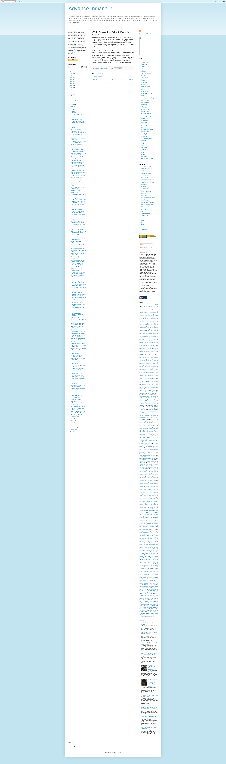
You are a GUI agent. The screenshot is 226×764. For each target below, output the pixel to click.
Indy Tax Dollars (144, 107)
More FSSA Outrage (76, 181)
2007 (71, 92)
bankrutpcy (153, 318)
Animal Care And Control (150, 311)
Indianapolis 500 (143, 440)
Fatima (145, 406)
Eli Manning (141, 397)
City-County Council (150, 356)
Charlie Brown (142, 348)
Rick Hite (154, 559)
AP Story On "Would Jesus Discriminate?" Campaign (78, 276)
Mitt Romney (154, 514)
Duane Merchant (143, 390)
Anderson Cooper (143, 308)
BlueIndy (146, 330)
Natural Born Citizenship (147, 520)
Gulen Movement (149, 422)
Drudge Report (144, 177)
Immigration (151, 430)
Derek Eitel (143, 384)
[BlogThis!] (116, 68)
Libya (155, 480)
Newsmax (143, 208)
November (74, 98)
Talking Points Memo (146, 151)
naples (140, 517)
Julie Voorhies (142, 470)
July (72, 106)
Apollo (150, 314)
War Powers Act (152, 610)
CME (156, 359)
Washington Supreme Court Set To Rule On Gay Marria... (78, 154)
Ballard (146, 318)
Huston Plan (151, 428)
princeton (141, 544)
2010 (71, 85)
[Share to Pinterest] (121, 68)
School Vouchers (143, 571)
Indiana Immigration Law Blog (148, 98)
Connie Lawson (153, 362)
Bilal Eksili (147, 327)
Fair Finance (151, 405)
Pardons (146, 529)
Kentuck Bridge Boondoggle (145, 473)
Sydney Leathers (146, 587)
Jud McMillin (145, 468)
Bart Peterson (152, 321)
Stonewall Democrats (143, 583)
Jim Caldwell (142, 456)
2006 (71, 94)
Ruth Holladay (144, 143)
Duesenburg (149, 391)
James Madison (154, 449)
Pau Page (151, 532)
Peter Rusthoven (152, 538)
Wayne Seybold (143, 611)
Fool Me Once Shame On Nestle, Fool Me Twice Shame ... (77, 314)
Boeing (140, 332)
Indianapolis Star (145, 200)
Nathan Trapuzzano (148, 517)
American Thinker (145, 66)
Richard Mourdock (144, 559)
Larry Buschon (149, 476)
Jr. (140, 468)
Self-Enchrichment (151, 575)
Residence (153, 554)
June (72, 418)
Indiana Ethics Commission (147, 431)
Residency (142, 556)
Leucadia (153, 479)
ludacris (147, 484)
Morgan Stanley (145, 516)
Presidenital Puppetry (146, 134)
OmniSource (152, 526)
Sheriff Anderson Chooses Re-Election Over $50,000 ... (78, 295)
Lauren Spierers (152, 477)
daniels (140, 372)
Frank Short (147, 411)
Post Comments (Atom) (103, 82)
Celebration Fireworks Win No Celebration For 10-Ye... (78, 369)
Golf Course (149, 417)
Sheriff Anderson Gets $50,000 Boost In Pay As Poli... (78, 320)
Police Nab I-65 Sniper (76, 160)
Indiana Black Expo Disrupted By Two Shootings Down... (78, 261)
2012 (71, 81)
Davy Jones (148, 378)
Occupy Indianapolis (151, 525)
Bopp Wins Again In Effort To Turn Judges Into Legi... (78, 202)
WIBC (149, 613)
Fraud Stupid (144, 80)
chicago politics (147, 349)
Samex (140, 569)
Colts (155, 360)
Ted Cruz (146, 590)
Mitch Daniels (152, 512)
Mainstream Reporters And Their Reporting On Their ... (78, 264)
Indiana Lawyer (144, 193)
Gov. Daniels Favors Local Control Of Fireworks (77, 291)
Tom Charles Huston (143, 599)
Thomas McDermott (153, 592)
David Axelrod (147, 372)
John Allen (154, 461)
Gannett (148, 414)
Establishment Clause (144, 403)
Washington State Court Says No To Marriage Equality (78, 148)
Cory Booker (153, 365)
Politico (142, 211)
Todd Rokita (146, 598)
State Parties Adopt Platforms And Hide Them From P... (78, 412)
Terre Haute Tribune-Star (147, 218)
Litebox (152, 482)
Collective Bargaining (146, 360)
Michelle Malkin (144, 120)
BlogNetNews (144, 68)
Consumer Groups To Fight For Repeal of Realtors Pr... (78, 195)
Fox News (143, 186)
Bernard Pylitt (153, 324)
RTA (151, 565)
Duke (155, 391)
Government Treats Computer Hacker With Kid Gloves (78, 273)
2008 (71, 90)
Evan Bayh (142, 405)
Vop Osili (144, 607)
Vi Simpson (148, 605)
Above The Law (144, 61)
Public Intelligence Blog (146, 138)
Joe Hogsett (142, 459)
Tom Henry (151, 599)
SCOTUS (143, 145)
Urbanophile (144, 156)
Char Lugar (146, 346)
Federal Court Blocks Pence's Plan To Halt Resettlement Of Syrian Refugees (149, 655)
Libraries (150, 480)
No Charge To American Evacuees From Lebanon (77, 222)
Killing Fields (144, 474)
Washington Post (145, 227)
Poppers (153, 542)
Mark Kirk (148, 494)
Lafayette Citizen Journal (147, 115)
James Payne (153, 450)
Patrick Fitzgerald (143, 532)
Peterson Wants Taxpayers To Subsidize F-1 (78, 389)
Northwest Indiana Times (147, 209)
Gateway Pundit (144, 82)
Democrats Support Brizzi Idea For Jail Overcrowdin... (78, 208)
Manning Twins (149, 486)
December (74, 96)
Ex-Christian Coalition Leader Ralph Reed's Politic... (78, 225)
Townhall (143, 154)
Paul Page (147, 533)
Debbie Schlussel (145, 77)
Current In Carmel (145, 175)
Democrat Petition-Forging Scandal (148, 381)
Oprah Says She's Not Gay (77, 248)
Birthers (141, 330)
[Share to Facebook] (120, 68)
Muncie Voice (144, 122)
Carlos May (149, 343)
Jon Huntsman (144, 467)
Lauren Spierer (144, 477)
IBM (157, 428)
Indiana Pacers (149, 434)
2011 (71, 83)
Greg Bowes (153, 419)
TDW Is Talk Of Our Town (77, 397)
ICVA (142, 430)
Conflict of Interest (143, 362)
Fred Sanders (155, 412)
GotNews (143, 84)
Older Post (131, 79)
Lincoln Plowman (143, 482)
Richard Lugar (149, 557)
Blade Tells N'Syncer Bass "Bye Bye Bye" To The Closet (78, 281)
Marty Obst (141, 500)
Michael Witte (153, 507)
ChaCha (141, 346)
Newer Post (95, 79)
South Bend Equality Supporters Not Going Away (78, 173)
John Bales (142, 462)
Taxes (140, 590)
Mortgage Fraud (153, 516)
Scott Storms (153, 572)
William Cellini (155, 613)
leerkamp (146, 479)
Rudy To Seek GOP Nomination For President (78, 352)
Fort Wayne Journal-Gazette (147, 181)
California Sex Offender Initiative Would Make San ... (79, 285)
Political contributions (151, 541)
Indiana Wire (144, 195)
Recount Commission (146, 550)
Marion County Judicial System (149, 492)
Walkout (154, 608)
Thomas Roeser (144, 593)
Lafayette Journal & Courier (147, 202)
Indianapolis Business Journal (148, 197)
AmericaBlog (144, 64)
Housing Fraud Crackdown (77, 279)
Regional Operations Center (147, 553)
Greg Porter (141, 421)
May (72, 420)
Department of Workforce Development (150, 382)
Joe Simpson (147, 461)
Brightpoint (147, 336)
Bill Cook (147, 329)
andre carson (154, 308)
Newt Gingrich (147, 522)
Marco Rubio (153, 487)
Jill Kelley (154, 455)
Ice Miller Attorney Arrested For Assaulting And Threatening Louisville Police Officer (152, 683)
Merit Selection (153, 504)
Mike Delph (152, 509)
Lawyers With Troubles (146, 116)
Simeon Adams (152, 577)
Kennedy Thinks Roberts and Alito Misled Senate (78, 118)
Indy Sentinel (144, 104)
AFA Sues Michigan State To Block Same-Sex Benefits (77, 376)
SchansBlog (144, 147)
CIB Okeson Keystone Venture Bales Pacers (148, 353)
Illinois (146, 430)
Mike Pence (150, 510)
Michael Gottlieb (143, 507)
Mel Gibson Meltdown (76, 129)
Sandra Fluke (147, 569)
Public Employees (148, 545)
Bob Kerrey (153, 330)
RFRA (149, 556)
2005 (71, 431)
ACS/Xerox (145, 306)
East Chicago (155, 394)
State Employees (143, 578)
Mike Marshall (142, 510)
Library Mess (74, 183)
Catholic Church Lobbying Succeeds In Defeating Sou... (78, 324)
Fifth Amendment (149, 408)
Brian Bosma (142, 334)
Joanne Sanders (150, 456)
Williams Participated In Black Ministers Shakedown (151, 667)
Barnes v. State (154, 320)
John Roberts (148, 465)
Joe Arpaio (146, 458)
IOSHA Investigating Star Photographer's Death (77, 145)
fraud (143, 412)
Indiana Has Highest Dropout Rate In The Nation (78, 386)
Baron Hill (144, 321)
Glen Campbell (153, 415)
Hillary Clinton (142, 427)
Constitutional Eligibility (144, 363)
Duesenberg (142, 391)
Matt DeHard (149, 501)
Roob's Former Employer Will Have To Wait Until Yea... (78, 135)
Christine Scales (145, 351)
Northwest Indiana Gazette (147, 129)
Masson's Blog (144, 118)
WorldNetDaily (144, 229)
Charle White (153, 346)
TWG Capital (151, 601)
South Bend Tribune (145, 215)
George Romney (144, 415)
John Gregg (149, 464)
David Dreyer (143, 373)
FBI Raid (150, 406)
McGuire (156, 501)
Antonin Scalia (142, 314)
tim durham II (151, 595)
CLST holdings (150, 359)
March (73, 425)
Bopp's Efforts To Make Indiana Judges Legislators (78, 298)
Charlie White (151, 348)
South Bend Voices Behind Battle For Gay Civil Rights (78, 394)
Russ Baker (143, 142)
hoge (155, 427)
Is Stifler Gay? (74, 192)
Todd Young (153, 598)
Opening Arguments (145, 133)
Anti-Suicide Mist (152, 312)
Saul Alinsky (153, 569)
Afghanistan (153, 306)
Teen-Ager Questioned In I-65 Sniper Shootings (78, 166)
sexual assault (142, 577)
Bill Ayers (153, 327)
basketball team (142, 323)
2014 (71, 77)
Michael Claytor (152, 506)
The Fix (142, 153)
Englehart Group (154, 397)
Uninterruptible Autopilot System (148, 602)
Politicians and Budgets (76, 317)
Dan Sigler (151, 369)
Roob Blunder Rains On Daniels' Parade (77, 415)
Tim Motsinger (149, 596)
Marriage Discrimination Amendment (147, 497)
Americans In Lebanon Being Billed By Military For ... (78, 238)
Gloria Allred (142, 417)
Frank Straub (154, 411)
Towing (145, 601)
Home (113, 79)
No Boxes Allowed (145, 125)
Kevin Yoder (155, 473)
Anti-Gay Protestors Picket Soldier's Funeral (77, 269)
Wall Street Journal (143, 610)
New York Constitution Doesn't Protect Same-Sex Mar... (78, 372)
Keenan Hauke (153, 471)
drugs (155, 388)
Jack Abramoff (151, 444)
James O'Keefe (144, 450)
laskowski (156, 476)
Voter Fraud (142, 608)
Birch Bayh (153, 329)
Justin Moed (151, 470)
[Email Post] (112, 68)
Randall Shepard (154, 548)
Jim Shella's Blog (145, 109)
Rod (153, 562)
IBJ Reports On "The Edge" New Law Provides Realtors (78, 349)
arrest (150, 317)
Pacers (151, 528)
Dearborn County (143, 379)
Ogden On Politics (145, 131)
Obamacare (148, 523)
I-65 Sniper (73, 185)
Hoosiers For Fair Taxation (147, 93)
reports (97, 50)
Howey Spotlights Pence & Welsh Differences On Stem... (78, 198)
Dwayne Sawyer (151, 393)
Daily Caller (143, 75)
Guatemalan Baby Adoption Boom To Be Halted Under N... (78, 123)
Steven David (153, 581)
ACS (156, 305)
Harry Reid (146, 424)
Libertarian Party (142, 480)
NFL (153, 522)
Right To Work (147, 562)
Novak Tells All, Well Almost (77, 311)
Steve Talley (146, 581)
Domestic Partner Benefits (150, 385)
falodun (141, 406)
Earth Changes (146, 394)
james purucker (142, 452)
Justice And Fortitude (146, 113)
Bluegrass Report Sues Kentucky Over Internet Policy (78, 330)
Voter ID (148, 608)
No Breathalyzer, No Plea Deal (78, 392)
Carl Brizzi (150, 342)
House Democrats (143, 428)
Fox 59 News (144, 184)
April (72, 423)
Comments (144, 247)
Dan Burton (142, 368)
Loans (146, 483)
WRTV (142, 224)
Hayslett (152, 424)
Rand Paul (147, 548)
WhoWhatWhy (144, 160)
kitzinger (150, 474)
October (73, 100)
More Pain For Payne (76, 267)
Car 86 (155, 340)
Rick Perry (141, 560)
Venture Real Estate (143, 604)
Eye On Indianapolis (146, 79)
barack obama (143, 320)
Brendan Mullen (152, 333)
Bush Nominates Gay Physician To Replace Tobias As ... (78, 215)
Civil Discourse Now (146, 73)
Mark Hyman (142, 494)
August (73, 104)
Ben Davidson (151, 323)
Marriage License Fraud (144, 498)
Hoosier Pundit (144, 91)
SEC (150, 574)
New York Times (145, 206)
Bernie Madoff (142, 326)
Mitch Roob (146, 514)
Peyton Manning (143, 540)
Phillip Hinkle (153, 540)
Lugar (152, 484)
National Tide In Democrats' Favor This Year (77, 245)
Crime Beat (141, 366)
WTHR (142, 226)
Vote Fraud (151, 607)
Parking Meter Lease (144, 531)
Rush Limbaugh (149, 566)
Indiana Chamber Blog (146, 97)
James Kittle (146, 449)
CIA (152, 351)
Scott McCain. (146, 572)
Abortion (151, 304)
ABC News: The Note (146, 166)
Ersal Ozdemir (150, 402)
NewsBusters (144, 124)
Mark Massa (144, 495)
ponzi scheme (143, 543)
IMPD (156, 430)
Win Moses (144, 614)
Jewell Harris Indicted (76, 190)
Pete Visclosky (142, 538)
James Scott (150, 452)
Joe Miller (150, 459)
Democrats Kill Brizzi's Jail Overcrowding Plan (77, 212)
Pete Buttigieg (153, 536)
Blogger (119, 752)
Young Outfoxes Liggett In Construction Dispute (77, 178)
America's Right (144, 62)
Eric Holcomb (151, 399)
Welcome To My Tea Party (147, 158)
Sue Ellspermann (154, 583)
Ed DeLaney (153, 396)
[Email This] (114, 68)
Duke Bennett (142, 393)
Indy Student (144, 106)
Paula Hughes (142, 535)
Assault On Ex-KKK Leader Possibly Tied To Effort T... (78, 342)
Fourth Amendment (152, 409)
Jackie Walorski (148, 446)
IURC (145, 444)
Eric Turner (148, 400)
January (73, 429)
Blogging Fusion (145, 70)
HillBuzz (143, 88)
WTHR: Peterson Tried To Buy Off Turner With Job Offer (78, 228)
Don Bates (141, 387)
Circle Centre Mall (150, 354)
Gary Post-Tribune (145, 188)
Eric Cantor (143, 399)
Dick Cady (151, 384)
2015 (71, 75)
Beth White (150, 326)
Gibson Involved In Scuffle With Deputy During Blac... (78, 157)
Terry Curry (152, 590)
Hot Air (142, 95)
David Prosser (150, 376)
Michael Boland (142, 506)
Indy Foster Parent (145, 102)
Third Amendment (143, 592)
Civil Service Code (149, 357)
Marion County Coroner (145, 489)
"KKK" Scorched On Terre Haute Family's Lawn (78, 188)
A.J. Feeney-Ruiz (143, 304)
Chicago (141, 349)
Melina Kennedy (150, 503)
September (74, 102)
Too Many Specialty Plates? (77, 333)
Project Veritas (149, 544)
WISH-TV (143, 222)
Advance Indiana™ (90, 8)
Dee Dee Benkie (152, 379)
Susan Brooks (153, 584)
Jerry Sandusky (149, 453)
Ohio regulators (143, 526)
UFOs (156, 601)
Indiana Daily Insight (146, 191)
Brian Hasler (150, 334)
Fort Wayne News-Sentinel (147, 182)
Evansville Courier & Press (147, 179)
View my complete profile (145, 33)
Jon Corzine (155, 465)
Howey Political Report (146, 190)
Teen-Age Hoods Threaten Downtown (77, 205)
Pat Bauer (153, 531)
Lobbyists (152, 483)
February (73, 427)
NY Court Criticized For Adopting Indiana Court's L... (78, 356)
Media (142, 503)
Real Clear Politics (145, 213)
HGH (154, 425)
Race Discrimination (149, 547)
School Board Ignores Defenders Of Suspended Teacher (149, 633)
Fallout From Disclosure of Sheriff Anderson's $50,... (77, 308)
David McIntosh (148, 375)
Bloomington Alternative (146, 168)
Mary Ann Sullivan (150, 500)
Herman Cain (147, 425)
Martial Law (153, 498)
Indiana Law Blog (145, 100)
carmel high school (152, 345)
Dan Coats (149, 368)
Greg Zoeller (149, 421)
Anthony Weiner (143, 312)
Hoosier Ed (143, 89)
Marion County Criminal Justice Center (148, 490)
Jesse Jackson (147, 455)
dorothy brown (149, 388)
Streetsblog (143, 149)
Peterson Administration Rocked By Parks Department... (78, 232)
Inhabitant (155, 443)
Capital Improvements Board (145, 340)
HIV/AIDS (150, 427)
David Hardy (150, 373)
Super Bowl (144, 584)
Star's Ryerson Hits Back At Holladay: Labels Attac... (77, 163)
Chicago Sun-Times (145, 172)
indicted (141, 443)
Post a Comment (98, 76)
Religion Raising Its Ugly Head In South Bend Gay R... (78, 336)
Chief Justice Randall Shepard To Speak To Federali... (78, 142)
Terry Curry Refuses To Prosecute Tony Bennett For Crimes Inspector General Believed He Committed (149, 707)
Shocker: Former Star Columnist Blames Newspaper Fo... (78, 169)
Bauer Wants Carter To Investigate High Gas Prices (78, 132)
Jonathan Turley (145, 111)
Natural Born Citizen (152, 519)
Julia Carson (153, 468)
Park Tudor (153, 529)
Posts (143, 244)
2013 (71, 79)
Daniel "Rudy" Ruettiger (150, 370)
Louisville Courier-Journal (147, 204)
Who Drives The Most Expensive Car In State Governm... (77, 403)
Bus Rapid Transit (150, 339)
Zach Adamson (149, 616)
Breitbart (143, 170)
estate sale (153, 403)
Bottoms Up (144, 333)
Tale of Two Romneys (76, 399)
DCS (154, 378)
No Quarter (143, 127)
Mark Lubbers (155, 494)
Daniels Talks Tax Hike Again (78, 175)
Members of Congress (143, 504)
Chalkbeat (143, 71)
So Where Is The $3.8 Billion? (78, 406)
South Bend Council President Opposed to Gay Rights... (78, 339)
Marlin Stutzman (152, 495)
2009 (71, 88)
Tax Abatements (152, 589)
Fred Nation (148, 412)
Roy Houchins (145, 565)
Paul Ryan (153, 533)
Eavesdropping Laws (145, 396)
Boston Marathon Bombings (151, 332)
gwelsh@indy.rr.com (73, 52)
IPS (141, 444)
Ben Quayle (146, 324)
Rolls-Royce (148, 563)
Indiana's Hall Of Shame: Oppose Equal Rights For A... (78, 235)
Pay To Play (150, 535)
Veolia (142, 605)
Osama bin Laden (143, 528)
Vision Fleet (155, 605)
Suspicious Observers (146, 217)
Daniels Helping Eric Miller (77, 151)
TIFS (152, 593)
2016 (71, 73)
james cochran (149, 447)
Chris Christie (155, 349)
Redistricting (152, 551)
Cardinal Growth (142, 342)
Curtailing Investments (151, 366)
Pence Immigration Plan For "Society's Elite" (77, 218)
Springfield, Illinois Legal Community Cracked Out (77, 301)
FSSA (142, 414)
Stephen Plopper (152, 578)
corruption (146, 365)
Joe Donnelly (153, 458)
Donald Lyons (149, 387)
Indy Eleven (148, 443)
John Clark (150, 462)
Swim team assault (154, 586)
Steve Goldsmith (149, 580)
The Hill (143, 220)
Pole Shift (141, 541)
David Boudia (155, 372)
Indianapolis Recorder (146, 199)
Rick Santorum (150, 560)
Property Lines (144, 136)
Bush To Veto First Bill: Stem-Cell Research (78, 327)
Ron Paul (155, 563)
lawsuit (140, 479)
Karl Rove (146, 471)
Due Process (152, 390)
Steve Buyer (142, 580)
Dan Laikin (155, 368)
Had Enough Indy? (145, 86)
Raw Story (143, 140)
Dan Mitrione (144, 369)
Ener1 (147, 397)
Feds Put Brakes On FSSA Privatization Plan (77, 409)
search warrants (143, 574)
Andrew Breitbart (147, 309)
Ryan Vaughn (150, 568)
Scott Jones (151, 571)
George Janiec (154, 414)
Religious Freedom (143, 554)
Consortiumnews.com (146, 173)
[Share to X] (118, 68)
